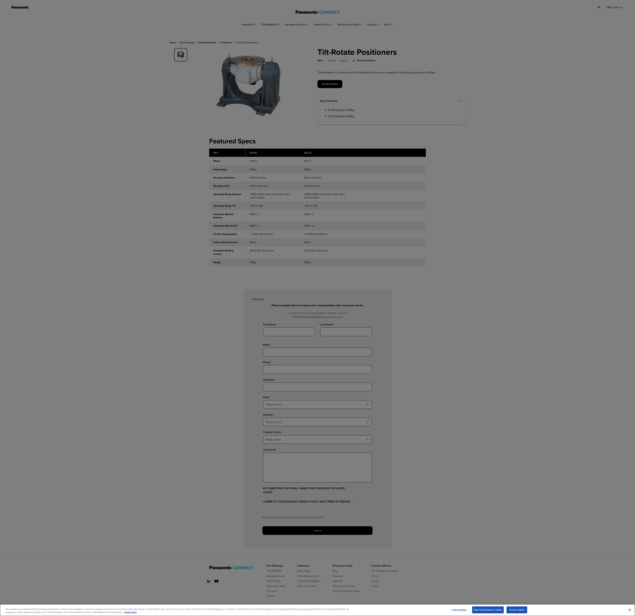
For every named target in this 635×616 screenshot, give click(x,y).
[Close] (629, 609)
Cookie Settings (458, 609)
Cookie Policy (130, 612)
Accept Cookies (516, 609)
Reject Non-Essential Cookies (488, 609)
